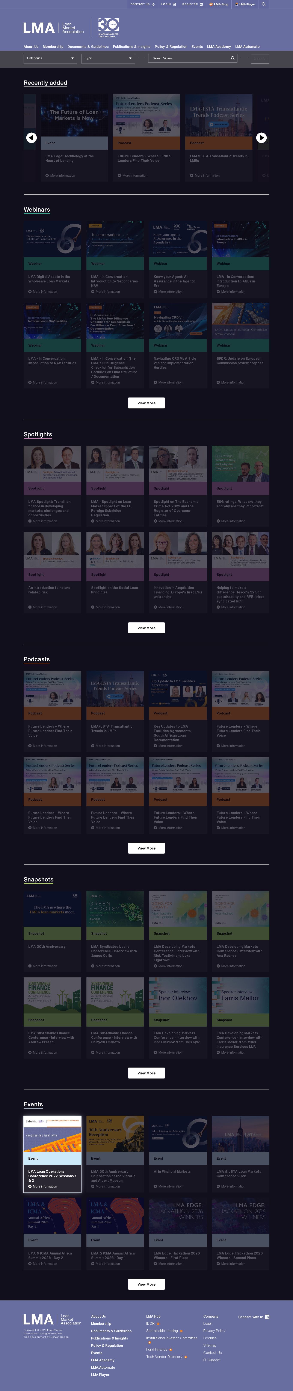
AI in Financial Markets (172, 1171)
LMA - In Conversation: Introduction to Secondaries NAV (114, 281)
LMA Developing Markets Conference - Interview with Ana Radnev (239, 951)
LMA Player (100, 1374)
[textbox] (48, 58)
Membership (53, 46)
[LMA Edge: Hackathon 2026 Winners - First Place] (178, 1216)
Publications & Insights (132, 46)
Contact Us (140, 4)
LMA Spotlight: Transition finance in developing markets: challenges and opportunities (49, 508)
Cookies (210, 1338)
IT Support (212, 1360)
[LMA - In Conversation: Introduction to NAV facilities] (52, 321)
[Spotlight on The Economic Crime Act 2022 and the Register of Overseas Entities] (178, 464)
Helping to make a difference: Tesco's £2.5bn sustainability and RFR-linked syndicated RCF (240, 594)
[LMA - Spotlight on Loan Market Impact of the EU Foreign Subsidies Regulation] (115, 464)
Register (190, 4)
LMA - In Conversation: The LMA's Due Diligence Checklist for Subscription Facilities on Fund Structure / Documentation (114, 367)
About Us (31, 46)
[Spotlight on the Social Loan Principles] (115, 550)
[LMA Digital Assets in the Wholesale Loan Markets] (52, 239)
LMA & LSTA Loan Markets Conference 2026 (239, 1174)
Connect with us (251, 1317)
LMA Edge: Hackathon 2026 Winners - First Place (177, 1255)
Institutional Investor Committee (171, 1338)
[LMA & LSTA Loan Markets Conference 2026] (241, 1134)
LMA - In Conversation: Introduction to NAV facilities (52, 361)
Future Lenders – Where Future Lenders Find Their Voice (144, 158)
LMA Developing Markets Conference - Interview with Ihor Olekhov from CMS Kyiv (176, 1037)
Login (166, 4)
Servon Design (59, 1336)
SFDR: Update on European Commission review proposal (240, 361)
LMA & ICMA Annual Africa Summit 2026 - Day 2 (50, 1255)
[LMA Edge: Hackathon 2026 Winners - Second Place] (241, 1216)
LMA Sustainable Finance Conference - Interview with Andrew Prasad (51, 1037)
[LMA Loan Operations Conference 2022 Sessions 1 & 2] (52, 1134)
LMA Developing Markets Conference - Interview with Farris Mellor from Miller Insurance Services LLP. (239, 1039)
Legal (207, 1323)
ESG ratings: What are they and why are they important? (240, 504)
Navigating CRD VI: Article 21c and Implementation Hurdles (175, 363)
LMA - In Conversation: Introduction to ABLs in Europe (236, 281)
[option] (146, 138)
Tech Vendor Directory (164, 1356)
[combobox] (50, 59)
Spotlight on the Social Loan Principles (114, 590)
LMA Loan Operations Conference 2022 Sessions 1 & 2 (52, 1176)
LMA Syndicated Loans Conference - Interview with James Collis (114, 951)
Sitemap (209, 1345)
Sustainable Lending (162, 1330)
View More (146, 403)
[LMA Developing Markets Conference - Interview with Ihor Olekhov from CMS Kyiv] (178, 995)
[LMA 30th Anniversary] (52, 909)
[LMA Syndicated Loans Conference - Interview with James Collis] (115, 909)
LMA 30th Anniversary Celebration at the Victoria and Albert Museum (113, 1176)
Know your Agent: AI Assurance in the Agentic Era (175, 281)
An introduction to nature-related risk (50, 590)
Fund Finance (156, 1349)
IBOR (150, 1323)
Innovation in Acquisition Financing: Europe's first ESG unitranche (178, 592)
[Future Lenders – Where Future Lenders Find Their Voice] (146, 115)
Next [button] (261, 137)
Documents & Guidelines (88, 46)
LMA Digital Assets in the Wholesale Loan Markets (49, 279)
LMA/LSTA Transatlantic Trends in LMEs (219, 158)
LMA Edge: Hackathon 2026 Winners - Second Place (240, 1255)
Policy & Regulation (171, 46)
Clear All (260, 58)
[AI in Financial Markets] (178, 1134)
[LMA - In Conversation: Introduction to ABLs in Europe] (241, 239)
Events (197, 46)
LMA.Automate (247, 46)
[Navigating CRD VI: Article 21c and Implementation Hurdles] (178, 321)
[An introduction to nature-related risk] (52, 550)
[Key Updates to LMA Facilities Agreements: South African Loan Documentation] (178, 689)
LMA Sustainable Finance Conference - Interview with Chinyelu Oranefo (114, 1037)
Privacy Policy (214, 1330)
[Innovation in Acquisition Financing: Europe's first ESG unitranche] (178, 550)
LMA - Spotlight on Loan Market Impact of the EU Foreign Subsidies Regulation (111, 508)
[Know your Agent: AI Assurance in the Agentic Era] (178, 239)
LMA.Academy (219, 46)
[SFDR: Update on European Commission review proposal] (241, 321)
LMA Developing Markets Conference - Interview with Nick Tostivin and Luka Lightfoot (176, 953)
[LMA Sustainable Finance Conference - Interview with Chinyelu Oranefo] (115, 995)
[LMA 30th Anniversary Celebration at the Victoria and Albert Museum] (115, 1134)
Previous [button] (31, 137)
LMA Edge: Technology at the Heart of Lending (69, 158)
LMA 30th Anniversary (47, 946)
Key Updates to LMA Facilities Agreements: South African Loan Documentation (173, 733)
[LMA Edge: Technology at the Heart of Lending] (74, 115)
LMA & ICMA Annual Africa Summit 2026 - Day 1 (113, 1255)
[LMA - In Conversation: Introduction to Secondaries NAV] (115, 239)
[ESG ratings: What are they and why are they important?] (241, 464)
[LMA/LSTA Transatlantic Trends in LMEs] (218, 115)
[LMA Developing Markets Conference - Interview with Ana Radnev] (241, 909)
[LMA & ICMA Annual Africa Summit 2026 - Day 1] (115, 1216)
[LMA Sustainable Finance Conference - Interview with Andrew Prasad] (52, 995)
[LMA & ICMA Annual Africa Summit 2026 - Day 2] (52, 1216)
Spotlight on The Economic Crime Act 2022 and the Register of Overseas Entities (176, 508)
